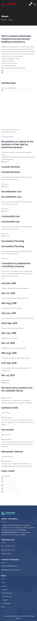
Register (5, 600)
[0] (30, 4)
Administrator (7, 603)
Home (3, 582)
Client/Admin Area (6, 593)
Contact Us (4, 589)
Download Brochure (7, 136)
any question (12, 68)
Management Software (9, 570)
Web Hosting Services (9, 566)
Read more (4, 184)
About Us (4, 586)
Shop (2, 607)
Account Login (7, 596)
